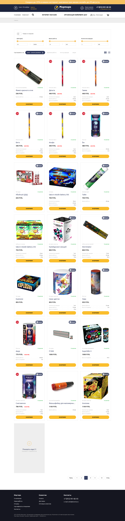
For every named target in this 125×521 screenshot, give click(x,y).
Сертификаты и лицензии (22, 506)
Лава (84, 299)
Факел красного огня (24, 90)
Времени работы (52, 52)
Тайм (84, 195)
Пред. (71, 478)
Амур (18, 351)
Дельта (52, 90)
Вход (94, 14)
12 (101, 478)
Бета (18, 142)
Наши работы (18, 501)
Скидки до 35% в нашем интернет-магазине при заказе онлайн (62, 2)
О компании (17, 15)
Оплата (41, 498)
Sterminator (86, 247)
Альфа (51, 142)
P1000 (51, 351)
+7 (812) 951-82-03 (103, 7)
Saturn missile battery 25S (26, 247)
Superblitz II (86, 351)
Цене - (36, 52)
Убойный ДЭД (22, 195)
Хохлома (85, 403)
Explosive (19, 299)
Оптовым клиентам (45, 504)
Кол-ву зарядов (65, 52)
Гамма (84, 90)
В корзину (29, 104)
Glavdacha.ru (43, 516)
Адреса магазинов (34, 8)
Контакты (17, 509)
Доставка (42, 501)
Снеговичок (21, 403)
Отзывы (16, 504)
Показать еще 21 (29, 450)
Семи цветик (54, 299)
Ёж (83, 142)
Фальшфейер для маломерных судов (64, 403)
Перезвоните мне (106, 9)
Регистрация (99, 14)
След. (108, 478)
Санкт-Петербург (24, 7)
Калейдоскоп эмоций (57, 247)
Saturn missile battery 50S (59, 195)
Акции (75, 52)
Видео (73, 61)
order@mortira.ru (73, 501)
